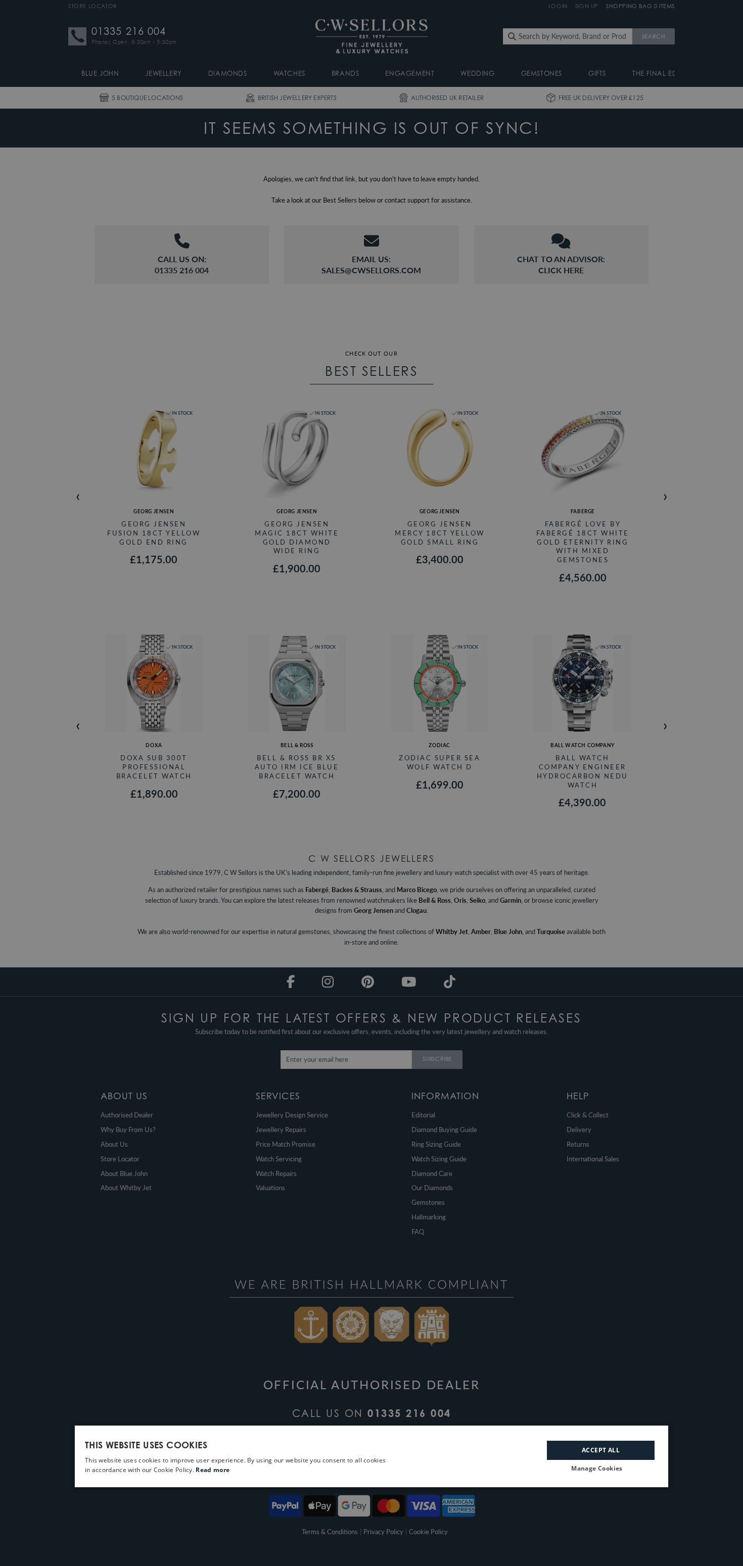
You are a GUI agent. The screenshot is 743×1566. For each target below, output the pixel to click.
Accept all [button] (601, 1449)
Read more (212, 1469)
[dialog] (371, 1456)
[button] (600, 1468)
